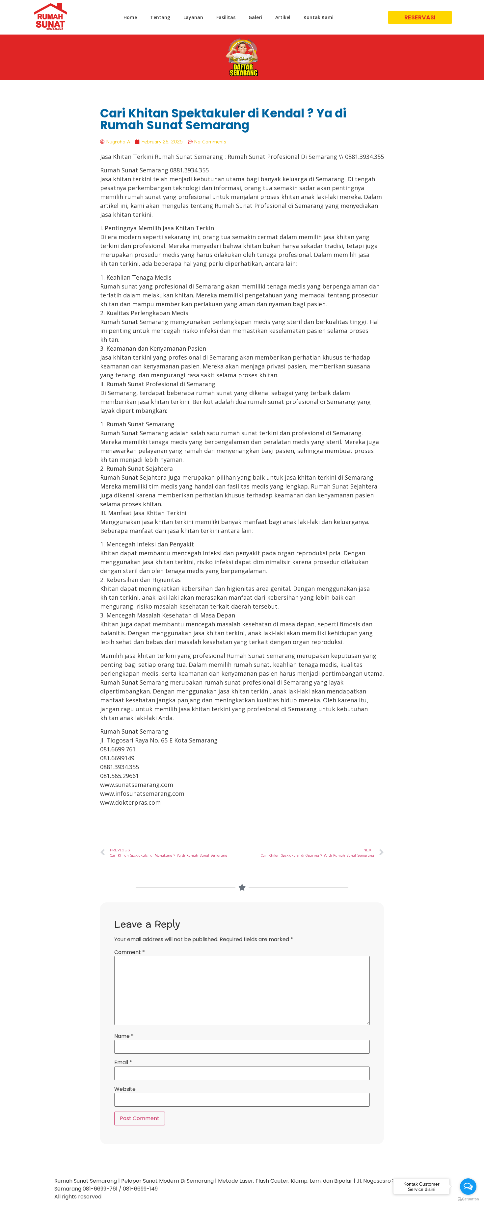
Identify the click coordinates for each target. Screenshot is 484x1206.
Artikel (282, 17)
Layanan (193, 17)
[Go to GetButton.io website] (468, 1199)
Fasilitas (225, 17)
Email (123, 1062)
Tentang (160, 17)
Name (124, 1036)
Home (130, 17)
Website (125, 1089)
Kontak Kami (319, 17)
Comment (129, 952)
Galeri (255, 17)
